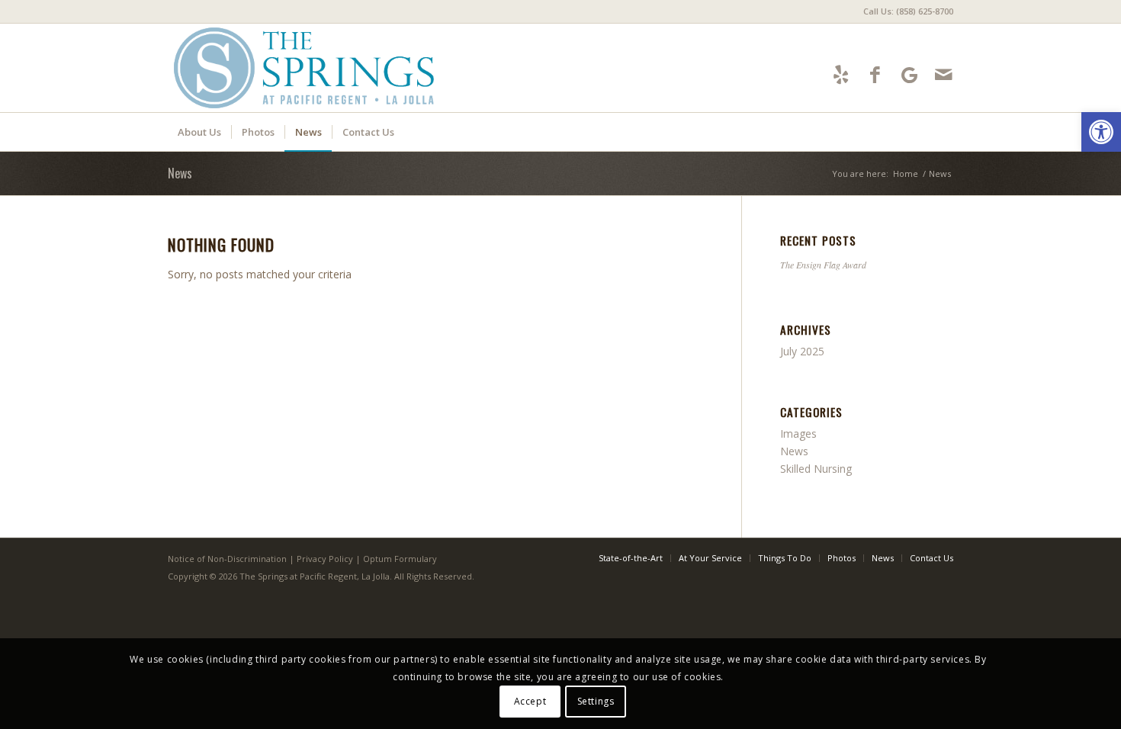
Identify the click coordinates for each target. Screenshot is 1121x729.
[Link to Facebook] (875, 74)
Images (798, 433)
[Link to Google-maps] (909, 74)
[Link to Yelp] (841, 74)
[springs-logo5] (306, 68)
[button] (1101, 132)
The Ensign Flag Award (823, 265)
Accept (530, 700)
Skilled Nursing (816, 468)
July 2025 (802, 351)
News (180, 173)
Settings (596, 700)
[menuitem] (904, 11)
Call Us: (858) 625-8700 (908, 11)
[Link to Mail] (944, 74)
